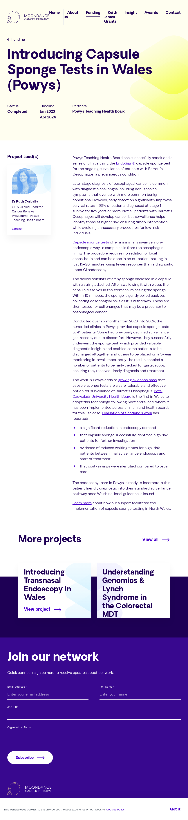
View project (37, 610)
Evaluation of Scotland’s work (127, 413)
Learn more (82, 503)
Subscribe (25, 758)
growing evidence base (137, 380)
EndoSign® (126, 163)
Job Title (12, 707)
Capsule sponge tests (91, 242)
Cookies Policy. (115, 809)
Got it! (176, 809)
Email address (16, 686)
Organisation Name (19, 727)
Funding (18, 39)
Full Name (106, 686)
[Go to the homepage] (28, 17)
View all (150, 540)
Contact (18, 229)
